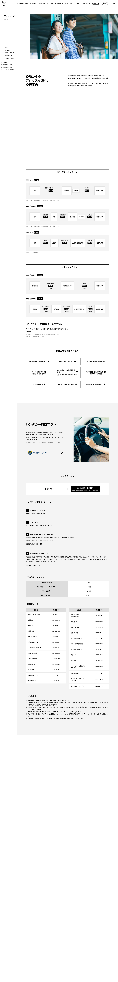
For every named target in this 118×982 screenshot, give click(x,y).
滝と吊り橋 (50, 3)
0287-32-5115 (99, 633)
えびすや (73, 655)
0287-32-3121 (56, 625)
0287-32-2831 (99, 622)
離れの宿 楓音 (75, 673)
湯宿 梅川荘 (74, 633)
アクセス (77, 3)
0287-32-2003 (99, 615)
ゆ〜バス (29, 252)
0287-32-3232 (56, 681)
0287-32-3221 (99, 655)
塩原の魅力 (33, 3)
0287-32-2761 (56, 675)
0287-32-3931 (99, 638)
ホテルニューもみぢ (77, 686)
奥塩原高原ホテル (33, 642)
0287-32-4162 (56, 636)
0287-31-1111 (99, 649)
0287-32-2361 (99, 644)
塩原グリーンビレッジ (34, 614)
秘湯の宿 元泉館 (32, 653)
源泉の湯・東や (32, 664)
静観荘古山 (31, 631)
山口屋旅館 (31, 670)
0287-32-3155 (56, 653)
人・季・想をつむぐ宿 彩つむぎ (77, 680)
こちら (54, 329)
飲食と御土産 (59, 3)
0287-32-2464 (56, 642)
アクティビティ (69, 3)
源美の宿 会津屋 (32, 659)
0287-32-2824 (99, 660)
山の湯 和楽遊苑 (75, 638)
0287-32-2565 (56, 647)
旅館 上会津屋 (75, 627)
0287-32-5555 (99, 673)
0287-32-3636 (56, 664)
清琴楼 (29, 625)
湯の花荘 (73, 660)
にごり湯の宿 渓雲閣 (77, 644)
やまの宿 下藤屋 (75, 649)
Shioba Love (5, 3)
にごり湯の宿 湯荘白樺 (34, 647)
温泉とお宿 (42, 3)
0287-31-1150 (99, 680)
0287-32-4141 (56, 631)
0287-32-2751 (56, 614)
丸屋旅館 (30, 620)
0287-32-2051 (56, 670)
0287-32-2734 (99, 627)
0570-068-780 (99, 686)
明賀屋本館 (74, 622)
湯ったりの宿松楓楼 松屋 (75, 615)
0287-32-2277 (99, 667)
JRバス (29, 200)
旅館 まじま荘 (32, 636)
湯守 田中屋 (31, 681)
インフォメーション (22, 3)
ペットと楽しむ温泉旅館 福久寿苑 (78, 667)
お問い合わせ (86, 3)
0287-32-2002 (56, 620)
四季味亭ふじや (32, 675)
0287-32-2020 (56, 659)
